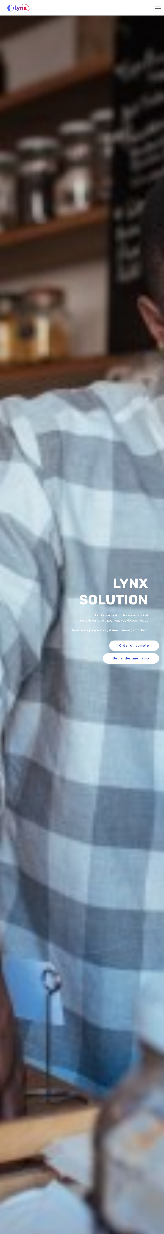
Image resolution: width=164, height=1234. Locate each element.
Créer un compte (134, 645)
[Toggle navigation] (158, 6)
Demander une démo (131, 658)
